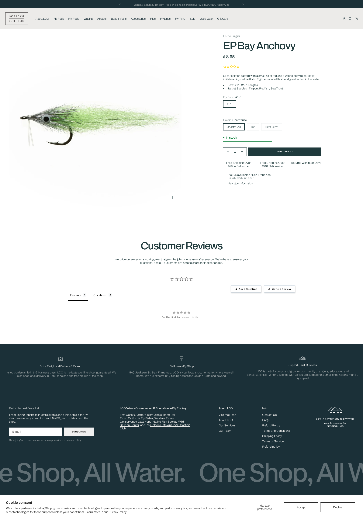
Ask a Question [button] (248, 289)
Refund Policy (271, 425)
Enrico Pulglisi (231, 36)
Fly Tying (180, 18)
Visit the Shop (227, 414)
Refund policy (271, 446)
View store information (240, 183)
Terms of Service (273, 441)
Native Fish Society (165, 421)
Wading (88, 18)
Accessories (138, 18)
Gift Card (222, 18)
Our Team (225, 430)
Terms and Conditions (276, 430)
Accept (301, 507)
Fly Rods (59, 18)
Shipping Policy (272, 436)
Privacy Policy (117, 512)
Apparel (101, 18)
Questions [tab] (99, 295)
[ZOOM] (172, 198)
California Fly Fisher (140, 418)
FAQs (266, 420)
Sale (192, 18)
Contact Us (269, 414)
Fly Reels (73, 18)
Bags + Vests (118, 18)
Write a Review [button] (281, 289)
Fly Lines (165, 18)
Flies (153, 18)
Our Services (227, 425)
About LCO (42, 18)
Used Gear (206, 18)
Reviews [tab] (75, 295)
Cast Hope (144, 421)
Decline (337, 507)
